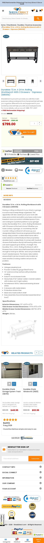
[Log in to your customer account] (37, 11)
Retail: (4, 118)
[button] (2, 520)
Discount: (14, 118)
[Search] (38, 18)
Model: (3, 113)
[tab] (22, 195)
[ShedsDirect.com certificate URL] (22, 438)
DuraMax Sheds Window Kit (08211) (30, 390)
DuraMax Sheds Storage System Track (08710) (11, 391)
